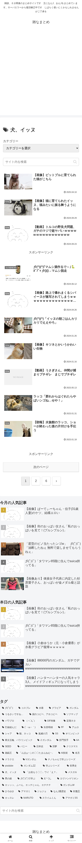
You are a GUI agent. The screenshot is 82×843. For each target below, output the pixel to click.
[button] (75, 162)
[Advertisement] (41, 74)
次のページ (41, 467)
